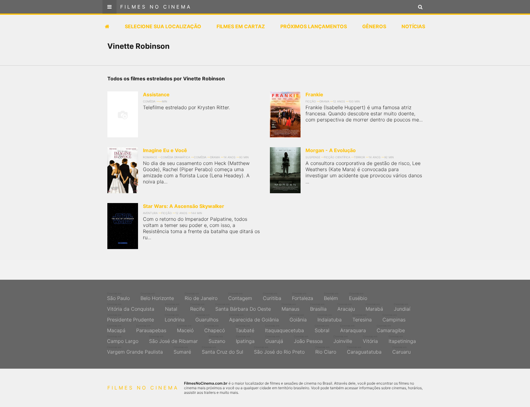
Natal (172, 307)
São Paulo (118, 296)
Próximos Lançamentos (313, 26)
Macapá (116, 328)
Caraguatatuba (364, 350)
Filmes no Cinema (156, 7)
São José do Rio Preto (279, 350)
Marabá (374, 307)
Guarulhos (206, 318)
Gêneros (374, 26)
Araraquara (353, 328)
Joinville (342, 339)
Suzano (217, 339)
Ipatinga (245, 339)
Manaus (290, 307)
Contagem (240, 296)
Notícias (413, 26)
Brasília (318, 307)
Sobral (322, 328)
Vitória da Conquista (130, 307)
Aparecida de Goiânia (254, 318)
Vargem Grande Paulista (135, 350)
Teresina (362, 318)
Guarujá (274, 339)
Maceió (185, 328)
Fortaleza (302, 296)
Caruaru (401, 350)
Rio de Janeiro (201, 296)
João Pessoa (308, 339)
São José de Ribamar (173, 339)
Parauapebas (151, 328)
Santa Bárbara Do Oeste (243, 307)
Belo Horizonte (157, 296)
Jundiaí (402, 307)
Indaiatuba (329, 318)
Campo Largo (122, 339)
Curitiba (272, 296)
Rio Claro (325, 350)
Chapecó (214, 328)
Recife (197, 307)
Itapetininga (402, 339)
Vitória (370, 339)
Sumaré (182, 350)
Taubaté (245, 328)
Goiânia (298, 318)
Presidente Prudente (130, 318)
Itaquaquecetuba (284, 328)
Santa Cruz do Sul (222, 350)
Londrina (175, 318)
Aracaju (346, 307)
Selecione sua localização (163, 26)
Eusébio (358, 296)
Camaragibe (391, 328)
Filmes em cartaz (241, 26)
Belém (331, 296)
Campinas (393, 318)
